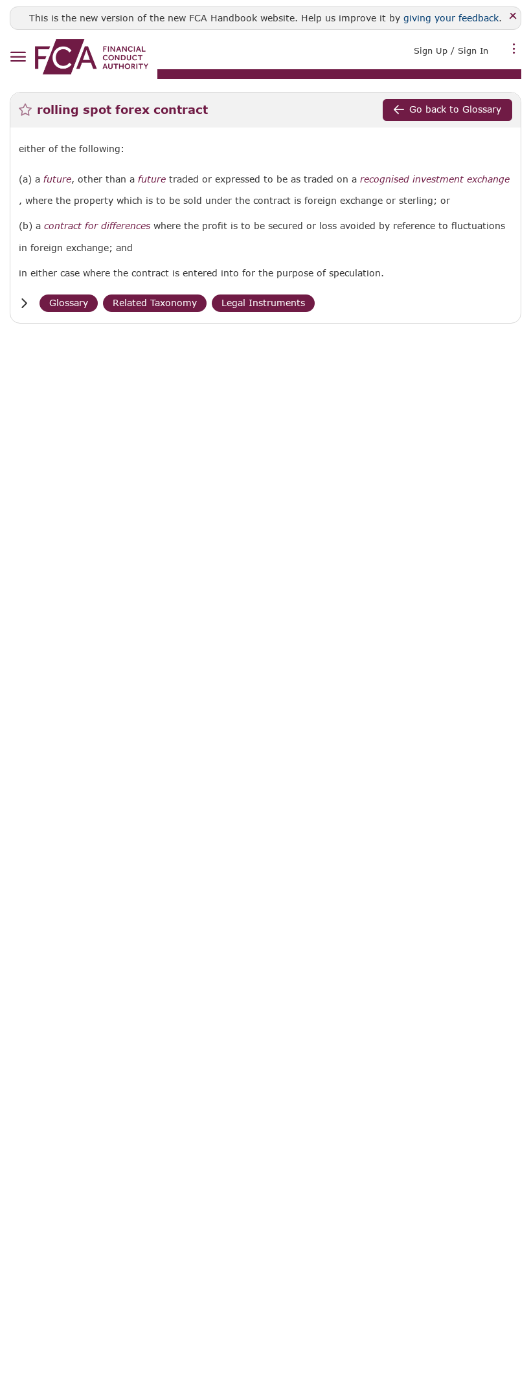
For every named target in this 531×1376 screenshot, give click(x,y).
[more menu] (514, 49)
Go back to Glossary (455, 109)
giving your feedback (451, 17)
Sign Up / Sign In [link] (451, 50)
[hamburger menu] (18, 57)
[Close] (513, 16)
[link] (91, 56)
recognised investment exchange (435, 179)
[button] (24, 303)
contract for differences (97, 225)
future (57, 179)
